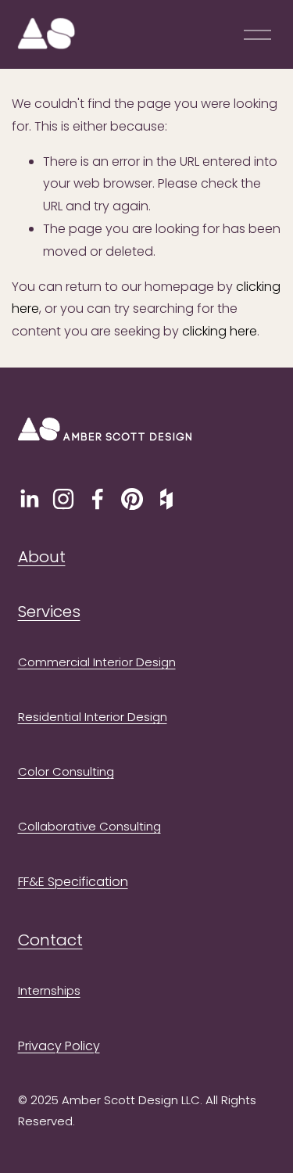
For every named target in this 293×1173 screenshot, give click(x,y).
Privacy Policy (59, 1046)
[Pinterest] (132, 499)
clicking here (219, 331)
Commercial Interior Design (97, 662)
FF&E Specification (73, 882)
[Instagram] (63, 499)
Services (49, 611)
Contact (50, 940)
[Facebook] (98, 499)
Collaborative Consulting (89, 826)
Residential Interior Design (92, 716)
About (42, 557)
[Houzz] (166, 499)
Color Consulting (66, 771)
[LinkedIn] (29, 499)
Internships (49, 990)
